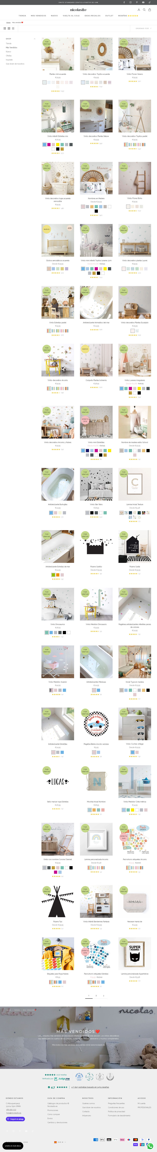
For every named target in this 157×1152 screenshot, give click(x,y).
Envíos (50, 1118)
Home (8, 22)
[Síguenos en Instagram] (130, 2)
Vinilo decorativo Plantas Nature (96, 136)
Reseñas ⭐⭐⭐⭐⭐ (128, 16)
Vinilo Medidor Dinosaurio (96, 624)
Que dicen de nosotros (15, 64)
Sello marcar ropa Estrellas (57, 802)
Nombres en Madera (96, 198)
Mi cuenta (141, 1103)
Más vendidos (38, 16)
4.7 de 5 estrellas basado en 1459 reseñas (90, 1087)
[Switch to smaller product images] (9, 28)
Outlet (109, 16)
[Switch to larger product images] (5, 28)
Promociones (52, 1110)
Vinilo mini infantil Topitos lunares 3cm (96, 261)
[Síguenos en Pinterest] (137, 2)
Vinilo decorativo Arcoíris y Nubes (57, 442)
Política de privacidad (116, 1112)
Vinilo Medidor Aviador (58, 682)
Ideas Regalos (92, 16)
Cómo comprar (53, 1114)
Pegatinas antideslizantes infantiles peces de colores (135, 625)
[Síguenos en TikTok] (149, 2)
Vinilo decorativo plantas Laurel (134, 261)
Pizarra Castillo (96, 567)
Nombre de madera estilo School (134, 442)
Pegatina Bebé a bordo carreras (96, 744)
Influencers (86, 1116)
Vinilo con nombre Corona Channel (58, 859)
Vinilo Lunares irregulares (135, 380)
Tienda (22, 16)
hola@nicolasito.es (13, 1113)
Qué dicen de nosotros (91, 1107)
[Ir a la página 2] (103, 996)
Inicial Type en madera (135, 682)
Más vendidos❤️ (17, 22)
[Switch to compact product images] (13, 28)
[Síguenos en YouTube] (143, 2)
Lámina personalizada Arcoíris (96, 859)
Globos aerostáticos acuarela (57, 261)
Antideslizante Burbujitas (57, 504)
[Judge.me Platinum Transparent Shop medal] (89, 1077)
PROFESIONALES (144, 1107)
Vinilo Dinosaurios (58, 624)
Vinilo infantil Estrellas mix (57, 136)
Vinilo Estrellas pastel (57, 323)
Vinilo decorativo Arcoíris (58, 380)
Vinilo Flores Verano (135, 74)
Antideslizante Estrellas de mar (58, 567)
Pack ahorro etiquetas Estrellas (96, 974)
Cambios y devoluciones (57, 1122)
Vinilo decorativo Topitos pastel (134, 136)
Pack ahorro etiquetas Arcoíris (135, 859)
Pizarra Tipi (57, 922)
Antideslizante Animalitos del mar (96, 323)
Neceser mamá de (134, 922)
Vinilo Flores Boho (134, 198)
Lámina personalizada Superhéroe (134, 974)
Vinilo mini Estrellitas (96, 442)
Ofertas (9, 56)
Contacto (86, 1112)
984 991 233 (11, 1110)
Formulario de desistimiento (119, 1116)
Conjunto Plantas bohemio (96, 380)
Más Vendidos (11, 48)
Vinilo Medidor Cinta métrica (135, 802)
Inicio (8, 1010)
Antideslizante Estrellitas (57, 744)
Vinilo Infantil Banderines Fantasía (96, 922)
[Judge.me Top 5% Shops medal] (110, 1077)
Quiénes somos (88, 1103)
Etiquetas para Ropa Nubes (57, 974)
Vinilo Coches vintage (134, 744)
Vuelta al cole (71, 16)
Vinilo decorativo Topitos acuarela (96, 74)
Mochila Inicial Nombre (96, 802)
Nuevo (54, 16)
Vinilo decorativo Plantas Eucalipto (134, 323)
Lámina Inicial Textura (134, 504)
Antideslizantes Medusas (96, 682)
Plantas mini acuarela (58, 74)
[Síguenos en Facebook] (124, 2)
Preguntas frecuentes (116, 1103)
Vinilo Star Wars (96, 504)
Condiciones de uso (116, 1107)
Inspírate (9, 60)
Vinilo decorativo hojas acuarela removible (57, 199)
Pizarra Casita (135, 567)
